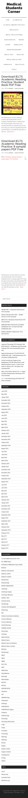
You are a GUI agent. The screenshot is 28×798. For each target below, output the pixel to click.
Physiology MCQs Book (7, 721)
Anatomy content (5, 573)
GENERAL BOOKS (6, 628)
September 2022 (6, 515)
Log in (3, 771)
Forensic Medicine (6, 619)
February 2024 (5, 463)
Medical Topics (5, 640)
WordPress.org (5, 780)
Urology (3, 758)
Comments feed (5, 777)
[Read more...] (10, 131)
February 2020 (5, 527)
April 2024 (4, 457)
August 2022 (4, 518)
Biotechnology (5, 583)
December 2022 (5, 506)
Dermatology (4, 604)
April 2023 (4, 494)
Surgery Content (5, 749)
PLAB (3, 724)
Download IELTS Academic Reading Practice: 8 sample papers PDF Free (13, 145)
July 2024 (4, 451)
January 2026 (5, 397)
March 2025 (4, 427)
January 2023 (5, 503)
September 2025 (6, 409)
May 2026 (4, 394)
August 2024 (4, 448)
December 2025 (5, 400)
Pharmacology (5, 715)
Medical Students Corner (14, 8)
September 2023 (6, 478)
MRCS (3, 658)
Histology (4, 634)
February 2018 (5, 533)
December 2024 (5, 436)
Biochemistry (5, 580)
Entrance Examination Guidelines (10, 616)
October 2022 (5, 512)
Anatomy (3, 567)
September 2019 (6, 530)
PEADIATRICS (5, 706)
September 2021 (6, 521)
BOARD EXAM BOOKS (7, 586)
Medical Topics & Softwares (9, 643)
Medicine (3, 649)
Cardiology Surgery (6, 592)
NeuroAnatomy (5, 673)
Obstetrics (4, 691)
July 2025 (4, 415)
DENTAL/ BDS (5, 598)
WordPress (17, 792)
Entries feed (4, 774)
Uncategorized (5, 755)
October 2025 (5, 406)
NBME (3, 661)
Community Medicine (7, 595)
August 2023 (4, 481)
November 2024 (5, 439)
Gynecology (4, 631)
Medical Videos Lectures (8, 646)
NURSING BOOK (5, 688)
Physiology (4, 718)
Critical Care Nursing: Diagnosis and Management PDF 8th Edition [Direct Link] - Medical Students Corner (13, 362)
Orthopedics (4, 700)
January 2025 (5, 433)
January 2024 (5, 466)
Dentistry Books (5, 601)
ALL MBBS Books (6, 561)
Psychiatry (4, 730)
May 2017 (4, 536)
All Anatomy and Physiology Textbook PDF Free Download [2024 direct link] (13, 348)
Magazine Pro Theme (18, 790)
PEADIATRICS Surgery (7, 709)
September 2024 (6, 445)
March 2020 (4, 524)
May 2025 (4, 421)
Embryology (4, 610)
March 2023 (4, 497)
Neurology (4, 676)
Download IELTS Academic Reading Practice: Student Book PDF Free (13, 81)
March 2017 (4, 542)
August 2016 (4, 548)
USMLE (3, 761)
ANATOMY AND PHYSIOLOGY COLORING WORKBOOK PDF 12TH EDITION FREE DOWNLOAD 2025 (12, 327)
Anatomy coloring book (7, 570)
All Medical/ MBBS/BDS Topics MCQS (11, 564)
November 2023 (5, 472)
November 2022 (5, 509)
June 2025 (4, 418)
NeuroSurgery (5, 679)
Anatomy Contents (6, 577)
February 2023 (5, 500)
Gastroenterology (6, 625)
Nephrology (4, 670)
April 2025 (4, 424)
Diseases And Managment (8, 607)
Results (3, 743)
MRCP (3, 655)
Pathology (4, 703)
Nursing (3, 685)
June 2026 (4, 391)
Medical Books (5, 637)
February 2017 (5, 545)
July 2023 (4, 484)
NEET (2, 667)
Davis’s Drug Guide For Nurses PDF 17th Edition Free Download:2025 (12, 366)
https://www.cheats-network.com (10, 371)
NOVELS (3, 682)
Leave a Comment (19, 88)
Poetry (3, 727)
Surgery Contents (6, 752)
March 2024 (4, 460)
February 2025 (5, 430)
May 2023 (4, 491)
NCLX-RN (4, 664)
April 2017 (4, 539)
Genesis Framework (9, 792)
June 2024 (4, 454)
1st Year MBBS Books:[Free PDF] (10, 558)
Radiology (4, 736)
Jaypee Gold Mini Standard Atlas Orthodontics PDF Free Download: (13, 373)
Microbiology (5, 652)
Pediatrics (4, 712)
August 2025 (4, 412)
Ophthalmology (5, 697)
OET (2, 694)
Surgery (3, 746)
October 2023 (5, 475)
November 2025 (5, 403)
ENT (2, 613)
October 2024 (5, 442)
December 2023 (5, 469)
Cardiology (4, 589)
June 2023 (4, 488)
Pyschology (4, 733)
